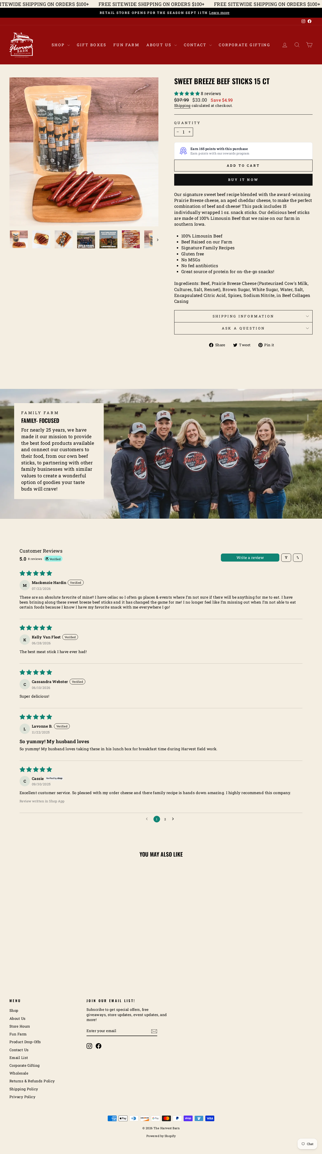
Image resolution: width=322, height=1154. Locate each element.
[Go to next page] (174, 819)
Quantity (187, 123)
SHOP (59, 44)
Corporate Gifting (244, 44)
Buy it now (243, 179)
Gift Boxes (91, 44)
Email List (18, 1057)
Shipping (182, 105)
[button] (187, 93)
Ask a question (243, 328)
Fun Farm (126, 44)
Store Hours (19, 1026)
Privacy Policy (22, 1096)
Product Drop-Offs (25, 1041)
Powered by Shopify (161, 1136)
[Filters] (286, 558)
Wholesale (18, 1073)
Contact (196, 44)
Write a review (250, 557)
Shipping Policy (23, 1089)
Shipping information (243, 316)
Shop (13, 1010)
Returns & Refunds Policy (32, 1081)
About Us (159, 44)
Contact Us (19, 1049)
